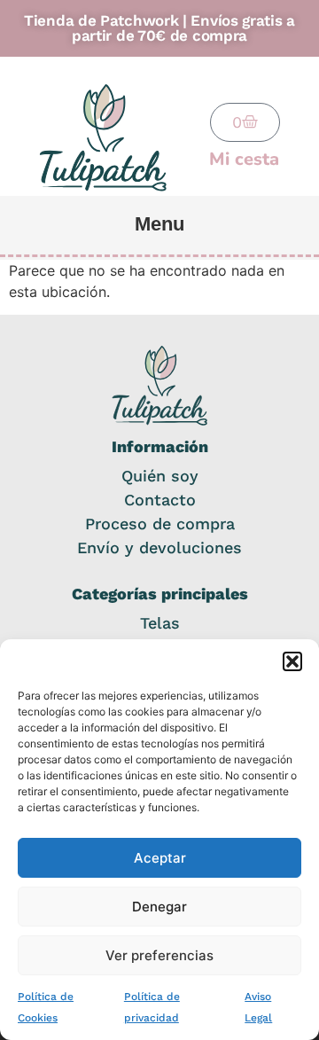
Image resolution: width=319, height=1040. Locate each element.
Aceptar (160, 857)
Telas (160, 623)
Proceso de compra (160, 523)
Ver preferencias (159, 955)
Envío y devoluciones (159, 547)
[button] (292, 661)
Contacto (160, 499)
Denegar (159, 906)
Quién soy (159, 475)
